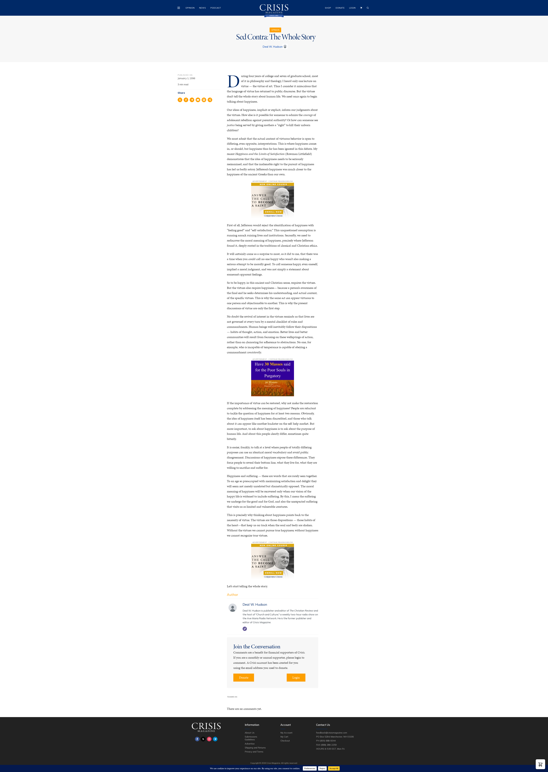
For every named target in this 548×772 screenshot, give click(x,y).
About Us (249, 732)
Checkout (285, 740)
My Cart (284, 736)
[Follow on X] (203, 739)
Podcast (215, 8)
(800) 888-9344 (328, 740)
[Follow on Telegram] (215, 739)
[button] (540, 764)
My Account (286, 732)
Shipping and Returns (255, 747)
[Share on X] (180, 100)
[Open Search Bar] (367, 8)
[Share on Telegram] (192, 100)
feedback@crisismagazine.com (331, 732)
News (202, 8)
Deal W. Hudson (273, 46)
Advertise (250, 743)
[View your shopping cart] (361, 8)
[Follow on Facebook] (197, 739)
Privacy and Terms (254, 751)
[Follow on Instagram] (209, 739)
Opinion (190, 8)
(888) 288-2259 (329, 744)
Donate (340, 8)
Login (352, 8)
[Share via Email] (198, 100)
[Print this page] (204, 100)
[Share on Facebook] (186, 100)
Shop (328, 8)
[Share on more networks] (210, 100)
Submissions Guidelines (251, 738)
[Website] (245, 629)
